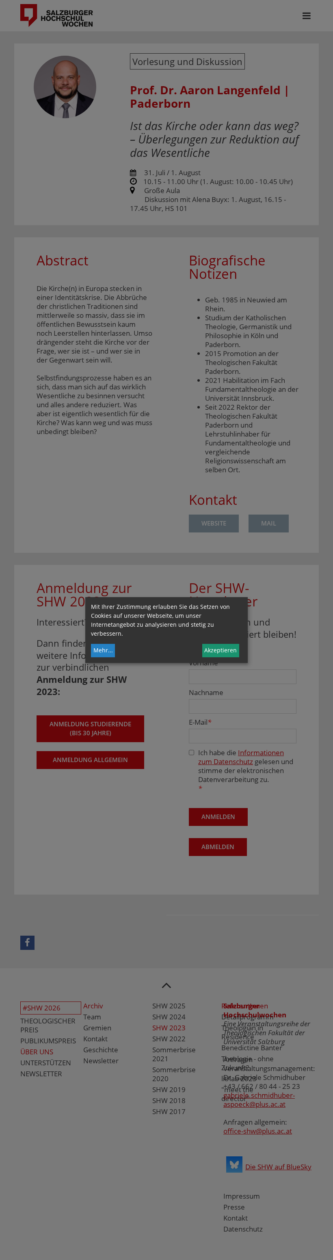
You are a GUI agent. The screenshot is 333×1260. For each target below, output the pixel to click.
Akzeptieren (220, 650)
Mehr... (103, 650)
